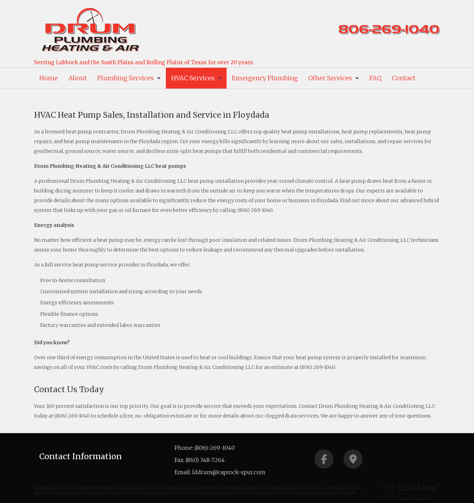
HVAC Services (192, 78)
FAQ (375, 78)
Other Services (330, 78)
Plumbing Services (125, 78)
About (77, 78)
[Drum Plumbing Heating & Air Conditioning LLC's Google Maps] (353, 461)
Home (48, 78)
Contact (403, 78)
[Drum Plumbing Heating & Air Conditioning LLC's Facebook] (324, 461)
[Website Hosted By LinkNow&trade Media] (410, 492)
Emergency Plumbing (265, 78)
